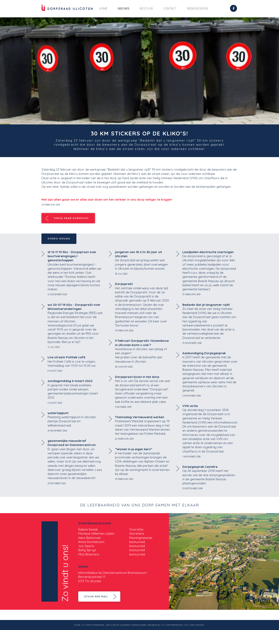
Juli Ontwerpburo (171, 625)
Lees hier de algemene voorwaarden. (126, 625)
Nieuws (123, 8)
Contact (170, 8)
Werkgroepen (197, 8)
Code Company (197, 625)
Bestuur (146, 8)
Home (103, 8)
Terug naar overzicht (71, 218)
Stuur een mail (96, 596)
